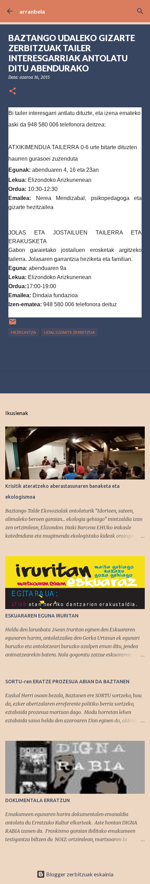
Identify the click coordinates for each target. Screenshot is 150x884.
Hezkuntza (23, 332)
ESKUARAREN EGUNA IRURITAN (41, 615)
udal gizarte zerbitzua (69, 332)
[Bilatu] (140, 11)
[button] (12, 91)
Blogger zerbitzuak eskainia (79, 874)
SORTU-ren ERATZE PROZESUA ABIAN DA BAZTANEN (67, 681)
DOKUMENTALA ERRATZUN (37, 800)
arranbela (32, 11)
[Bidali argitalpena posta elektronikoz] (12, 324)
